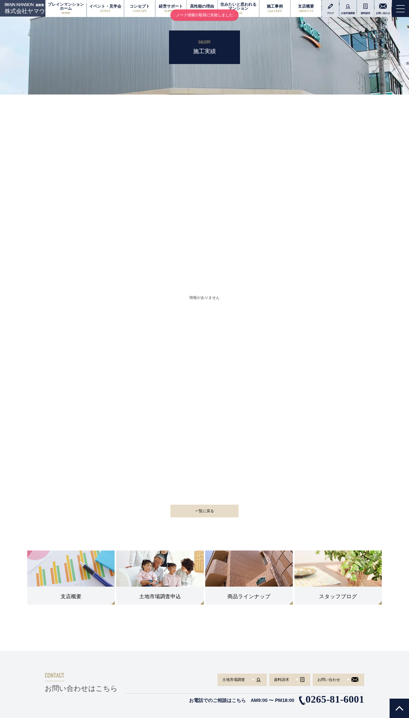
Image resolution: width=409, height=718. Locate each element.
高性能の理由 (202, 8)
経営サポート (171, 8)
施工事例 (275, 8)
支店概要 (306, 8)
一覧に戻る (204, 511)
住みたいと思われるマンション (238, 8)
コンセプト (140, 8)
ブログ (330, 13)
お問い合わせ (383, 13)
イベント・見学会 (105, 8)
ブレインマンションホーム (66, 8)
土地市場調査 (348, 13)
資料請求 (365, 13)
